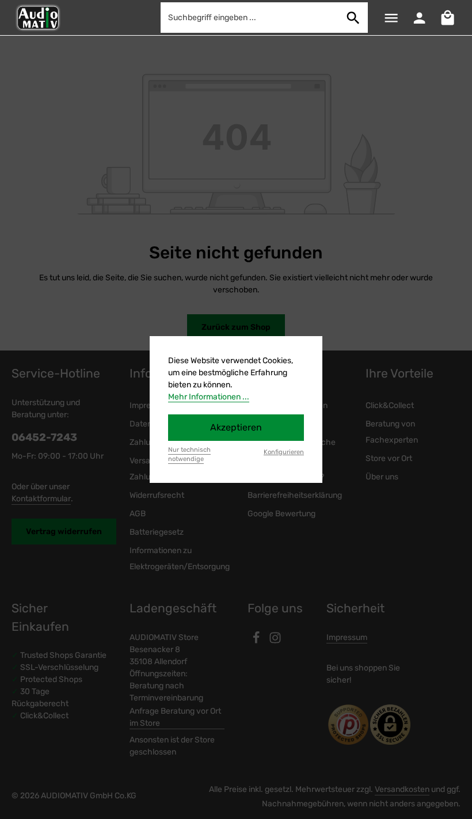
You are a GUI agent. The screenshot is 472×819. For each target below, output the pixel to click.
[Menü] (391, 18)
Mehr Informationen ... (208, 397)
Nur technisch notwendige (189, 454)
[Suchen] (353, 17)
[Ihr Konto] (419, 18)
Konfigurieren (284, 452)
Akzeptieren (236, 427)
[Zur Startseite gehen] (37, 18)
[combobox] (250, 17)
